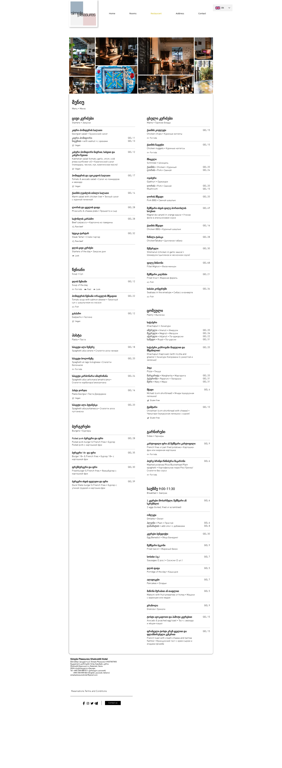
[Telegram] (96, 703)
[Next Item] (208, 65)
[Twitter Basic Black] (92, 703)
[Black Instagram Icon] (88, 703)
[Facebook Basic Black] (83, 703)
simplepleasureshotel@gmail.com (84, 675)
